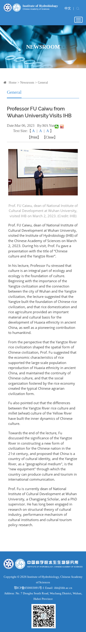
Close (50, 137)
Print (34, 137)
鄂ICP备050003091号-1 (29, 588)
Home (13, 82)
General (43, 82)
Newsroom (27, 82)
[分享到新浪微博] (62, 126)
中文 (67, 8)
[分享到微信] (57, 126)
